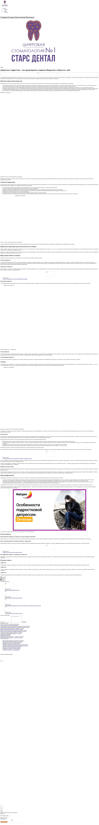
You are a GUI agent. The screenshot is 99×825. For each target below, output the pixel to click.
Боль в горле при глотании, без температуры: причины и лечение (13, 631)
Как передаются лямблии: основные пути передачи (13, 641)
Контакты (6, 12)
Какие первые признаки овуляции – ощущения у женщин (11, 629)
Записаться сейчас (4, 821)
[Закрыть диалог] (1, 811)
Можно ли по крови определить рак (12, 590)
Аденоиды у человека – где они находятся (11, 649)
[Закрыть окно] (1, 661)
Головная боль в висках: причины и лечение (13, 613)
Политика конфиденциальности (8, 654)
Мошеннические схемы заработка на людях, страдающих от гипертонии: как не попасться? (23, 605)
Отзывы (5, 9)
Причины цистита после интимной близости (11, 643)
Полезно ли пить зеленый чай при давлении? (12, 647)
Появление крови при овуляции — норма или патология (11, 637)
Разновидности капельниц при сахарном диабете (12, 552)
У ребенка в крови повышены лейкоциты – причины (10, 633)
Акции (5, 11)
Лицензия (1, 654)
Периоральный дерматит (5, 635)
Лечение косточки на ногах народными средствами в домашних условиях (17, 458)
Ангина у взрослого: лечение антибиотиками (9, 625)
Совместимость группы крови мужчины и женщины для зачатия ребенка (14, 627)
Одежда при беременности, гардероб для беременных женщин (15, 278)
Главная (4, 8)
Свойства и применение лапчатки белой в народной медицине (15, 645)
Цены (5, 10)
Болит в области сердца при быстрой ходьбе (13, 597)
